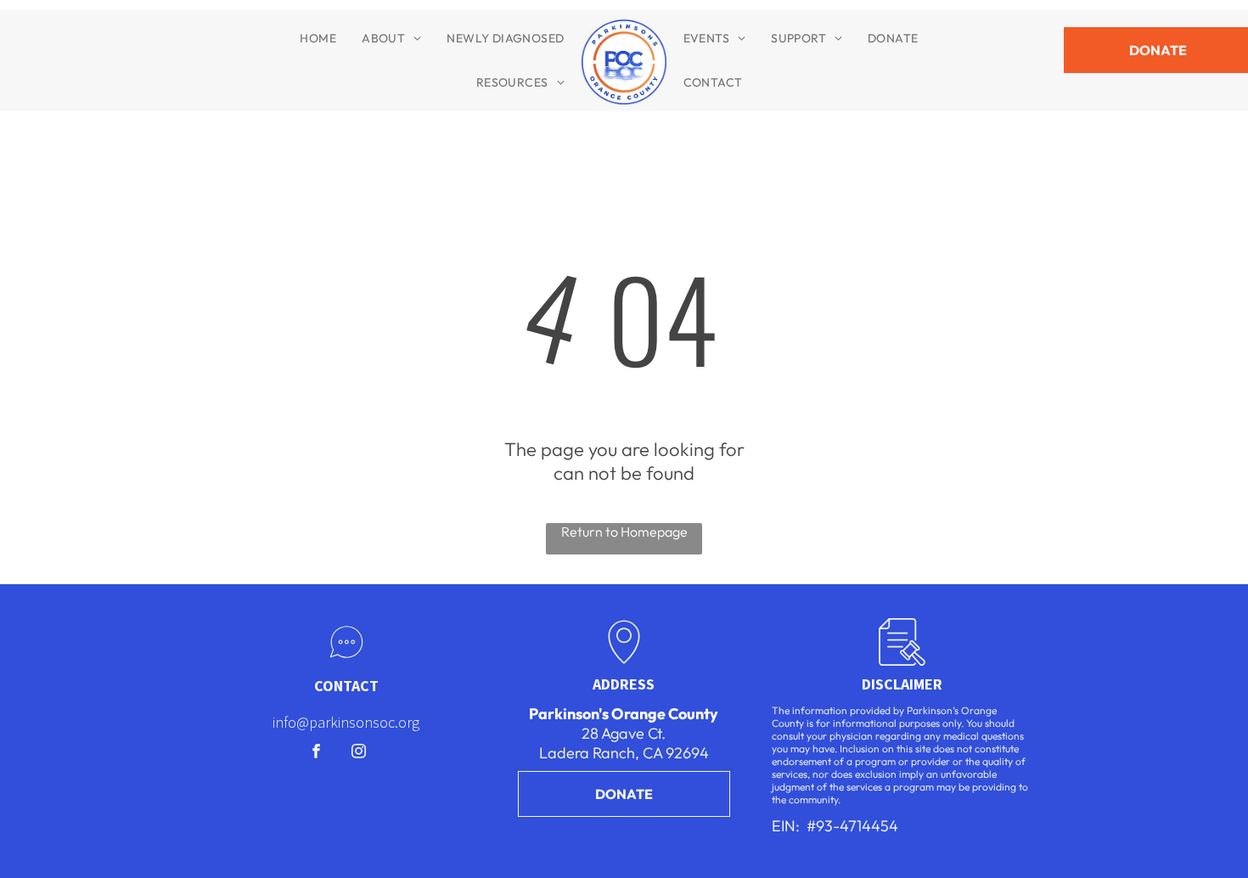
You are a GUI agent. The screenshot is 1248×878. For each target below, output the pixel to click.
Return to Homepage (624, 531)
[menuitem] (318, 38)
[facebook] (316, 753)
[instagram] (358, 753)
